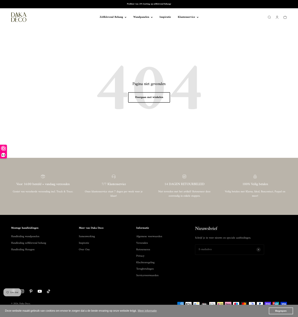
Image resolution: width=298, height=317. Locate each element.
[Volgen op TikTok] (48, 291)
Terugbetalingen (145, 269)
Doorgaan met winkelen (149, 97)
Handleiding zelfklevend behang (28, 243)
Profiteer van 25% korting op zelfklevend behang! (149, 4)
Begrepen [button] (281, 310)
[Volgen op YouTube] (39, 291)
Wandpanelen (141, 17)
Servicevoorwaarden (147, 275)
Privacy (140, 256)
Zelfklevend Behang (111, 17)
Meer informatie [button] (147, 310)
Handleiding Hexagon (22, 249)
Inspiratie (165, 17)
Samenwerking (87, 236)
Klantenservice (186, 17)
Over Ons (84, 249)
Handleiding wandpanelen (25, 236)
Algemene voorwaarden (149, 236)
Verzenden (142, 243)
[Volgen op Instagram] (22, 291)
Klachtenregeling (145, 262)
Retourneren (143, 249)
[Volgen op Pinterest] (31, 291)
